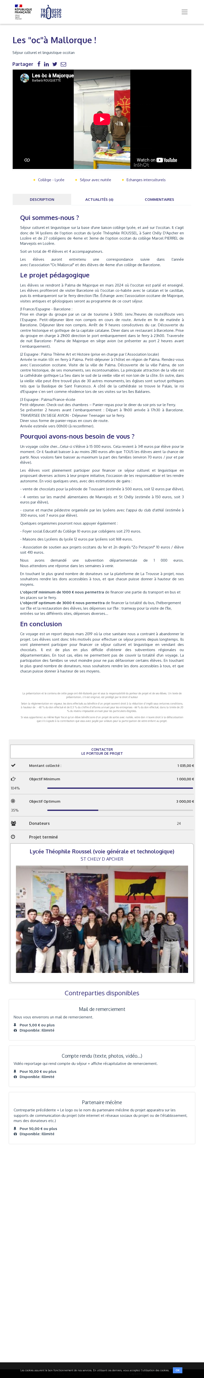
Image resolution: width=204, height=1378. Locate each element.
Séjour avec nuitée (95, 179)
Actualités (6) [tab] (99, 199)
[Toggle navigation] (185, 12)
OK (178, 1370)
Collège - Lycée (51, 179)
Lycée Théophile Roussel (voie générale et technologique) (102, 851)
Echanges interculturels (146, 179)
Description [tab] (42, 199)
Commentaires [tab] (159, 199)
